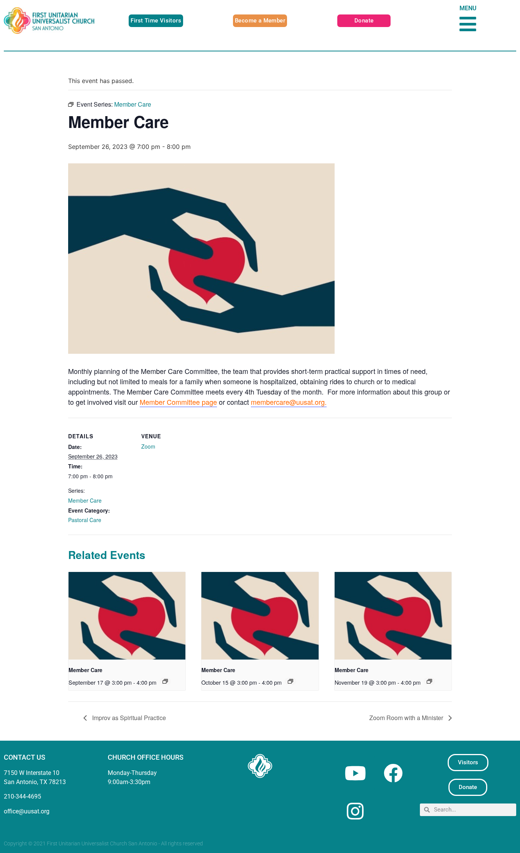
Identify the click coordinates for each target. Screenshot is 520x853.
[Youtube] (355, 773)
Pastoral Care (84, 520)
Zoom (148, 446)
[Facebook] (393, 773)
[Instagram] (355, 811)
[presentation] (127, 616)
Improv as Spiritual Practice (128, 717)
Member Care (85, 500)
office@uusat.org (26, 811)
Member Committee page (178, 402)
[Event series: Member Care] (165, 681)
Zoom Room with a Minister (407, 717)
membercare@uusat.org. (289, 402)
